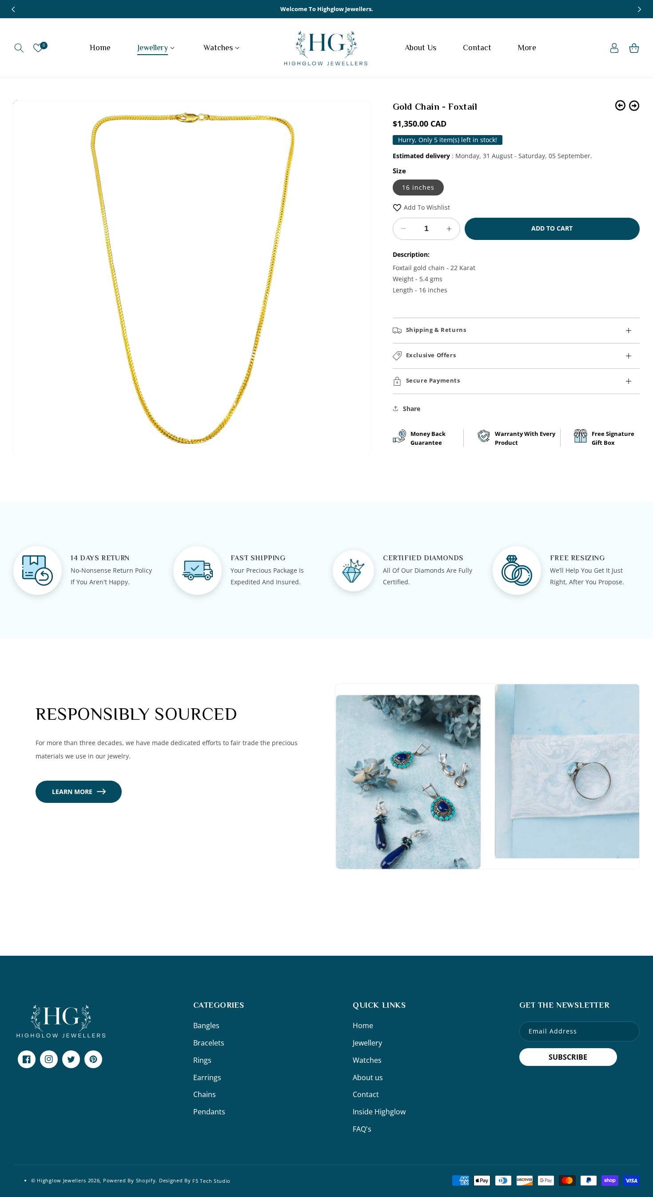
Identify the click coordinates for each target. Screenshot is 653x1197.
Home (363, 1025)
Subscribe (568, 1057)
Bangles (206, 1025)
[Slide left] (13, 9)
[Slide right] (640, 9)
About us (368, 1077)
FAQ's (362, 1129)
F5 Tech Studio (211, 1180)
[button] (18, 48)
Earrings (207, 1077)
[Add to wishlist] (397, 207)
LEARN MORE (72, 791)
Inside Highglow (379, 1112)
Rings (202, 1060)
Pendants (209, 1112)
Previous (620, 105)
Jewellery (367, 1043)
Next (634, 105)
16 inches (418, 187)
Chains (204, 1094)
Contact (366, 1094)
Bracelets (208, 1043)
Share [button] (411, 408)
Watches (367, 1060)
